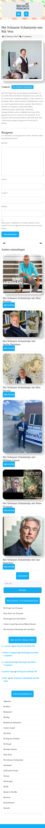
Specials (6, 808)
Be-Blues (6, 707)
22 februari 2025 (11, 36)
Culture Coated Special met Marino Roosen (19, 624)
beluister (9, 305)
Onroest (6, 776)
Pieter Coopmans (10, 653)
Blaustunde (7, 712)
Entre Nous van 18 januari (13, 613)
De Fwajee (7, 744)
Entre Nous (7, 755)
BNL (5, 678)
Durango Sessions (10, 749)
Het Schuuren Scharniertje (22, 87)
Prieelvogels (8, 781)
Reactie (4, 143)
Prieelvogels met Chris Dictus (14, 619)
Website (4, 206)
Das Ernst (7, 733)
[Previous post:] (12, 243)
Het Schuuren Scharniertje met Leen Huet (19, 629)
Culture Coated (9, 728)
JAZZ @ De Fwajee (10, 771)
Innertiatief (7, 765)
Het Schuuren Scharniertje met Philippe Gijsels (19, 458)
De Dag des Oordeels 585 (25, 646)
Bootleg (6, 717)
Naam (4, 179)
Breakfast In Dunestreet (12, 723)
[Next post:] (33, 243)
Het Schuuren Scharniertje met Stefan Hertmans (19, 342)
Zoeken (22, 576)
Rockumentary (9, 803)
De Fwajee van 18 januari (13, 608)
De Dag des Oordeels (11, 739)
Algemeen (7, 701)
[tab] (18, 14)
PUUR (5, 787)
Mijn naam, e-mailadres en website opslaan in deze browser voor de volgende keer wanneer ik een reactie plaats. (21, 225)
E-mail (4, 193)
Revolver (6, 797)
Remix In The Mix (10, 792)
